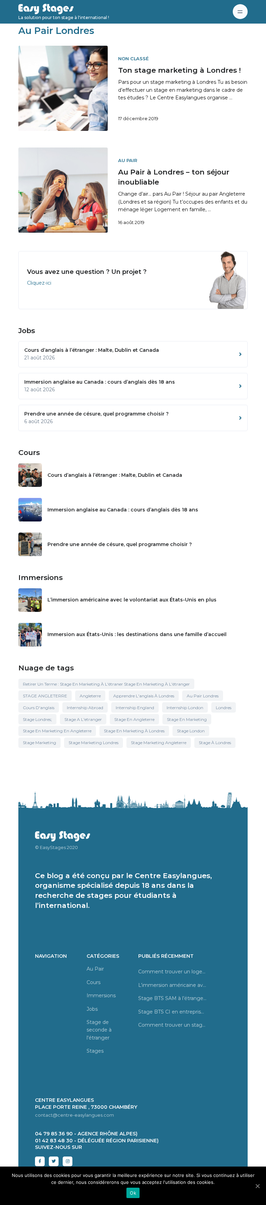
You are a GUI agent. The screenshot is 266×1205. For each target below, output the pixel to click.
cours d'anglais (38, 707)
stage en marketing (187, 719)
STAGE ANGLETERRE (45, 695)
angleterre (90, 695)
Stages (95, 1051)
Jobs (92, 1009)
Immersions (101, 995)
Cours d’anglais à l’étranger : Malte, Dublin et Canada (114, 475)
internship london (185, 707)
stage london (191, 730)
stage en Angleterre (134, 719)
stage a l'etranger (83, 719)
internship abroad (85, 707)
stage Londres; (37, 719)
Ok (133, 1193)
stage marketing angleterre (158, 742)
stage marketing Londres (93, 742)
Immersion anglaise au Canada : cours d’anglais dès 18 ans (122, 510)
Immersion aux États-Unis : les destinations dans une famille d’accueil (137, 634)
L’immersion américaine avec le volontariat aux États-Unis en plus (131, 600)
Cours (93, 982)
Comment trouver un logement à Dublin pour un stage (172, 972)
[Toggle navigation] (240, 11)
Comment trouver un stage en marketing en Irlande (172, 1025)
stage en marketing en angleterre (57, 730)
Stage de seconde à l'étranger (99, 1030)
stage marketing (39, 742)
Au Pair (127, 160)
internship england (135, 707)
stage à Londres (215, 742)
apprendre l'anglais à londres (143, 695)
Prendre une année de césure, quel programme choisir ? (119, 544)
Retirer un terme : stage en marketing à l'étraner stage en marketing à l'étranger (106, 684)
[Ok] (257, 1185)
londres (223, 707)
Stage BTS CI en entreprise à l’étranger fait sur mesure (172, 1012)
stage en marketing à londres (134, 730)
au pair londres (203, 695)
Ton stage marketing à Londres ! (179, 70)
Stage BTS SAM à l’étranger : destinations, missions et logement (172, 998)
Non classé (133, 58)
